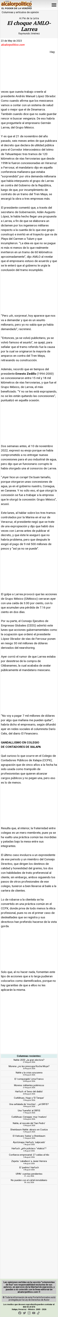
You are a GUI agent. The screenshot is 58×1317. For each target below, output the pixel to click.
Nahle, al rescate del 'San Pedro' (29, 1123)
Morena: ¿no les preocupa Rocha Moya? (29, 1066)
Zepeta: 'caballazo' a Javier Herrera (29, 1161)
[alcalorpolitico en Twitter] (24, 1313)
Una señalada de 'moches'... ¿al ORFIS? (29, 1104)
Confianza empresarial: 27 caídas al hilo (29, 1154)
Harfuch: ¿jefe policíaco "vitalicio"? (29, 1148)
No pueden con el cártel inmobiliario (29, 1180)
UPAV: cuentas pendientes (29, 1173)
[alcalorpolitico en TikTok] (38, 1313)
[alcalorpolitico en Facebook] (19, 1313)
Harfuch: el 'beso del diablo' (29, 1091)
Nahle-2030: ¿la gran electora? (29, 1060)
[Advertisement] (24, 69)
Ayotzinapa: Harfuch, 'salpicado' (29, 1142)
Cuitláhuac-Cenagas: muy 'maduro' (29, 1117)
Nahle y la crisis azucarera (29, 1072)
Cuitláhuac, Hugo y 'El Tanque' (29, 1097)
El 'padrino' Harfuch (29, 1167)
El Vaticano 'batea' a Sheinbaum (29, 1136)
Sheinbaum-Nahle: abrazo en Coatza (29, 1129)
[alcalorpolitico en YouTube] (33, 1313)
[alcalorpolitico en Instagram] (29, 1313)
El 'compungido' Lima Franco (29, 1079)
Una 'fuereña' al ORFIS (29, 1110)
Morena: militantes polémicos (29, 1085)
